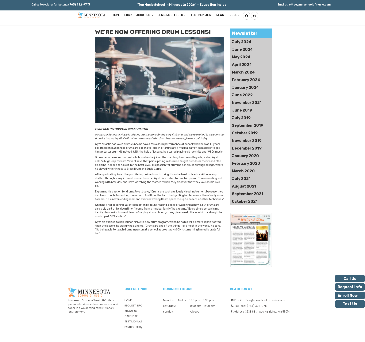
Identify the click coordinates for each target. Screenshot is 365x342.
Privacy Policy (133, 327)
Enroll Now (348, 295)
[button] (145, 15)
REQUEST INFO (134, 305)
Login (128, 15)
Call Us (350, 278)
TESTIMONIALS (201, 15)
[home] (90, 15)
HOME (128, 300)
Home (117, 15)
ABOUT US (131, 311)
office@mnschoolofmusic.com (264, 300)
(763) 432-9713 (257, 306)
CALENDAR (131, 316)
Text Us (350, 304)
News (220, 15)
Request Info (350, 287)
